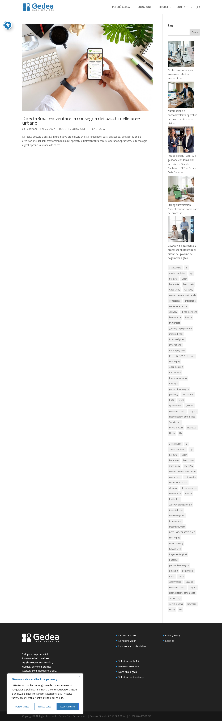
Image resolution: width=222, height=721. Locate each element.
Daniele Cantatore (178, 306)
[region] (45, 693)
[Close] (80, 676)
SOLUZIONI (144, 7)
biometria (174, 284)
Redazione (31, 128)
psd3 (181, 400)
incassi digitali (176, 333)
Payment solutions (128, 666)
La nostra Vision (127, 640)
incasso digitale (177, 339)
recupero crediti (177, 411)
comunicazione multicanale (182, 295)
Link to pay (174, 361)
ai (186, 267)
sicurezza (191, 427)
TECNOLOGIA (97, 128)
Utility (172, 433)
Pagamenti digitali (178, 378)
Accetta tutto (67, 706)
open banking (176, 366)
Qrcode (189, 405)
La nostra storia (127, 635)
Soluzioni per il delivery (131, 677)
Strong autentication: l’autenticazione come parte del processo (183, 209)
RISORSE (164, 7)
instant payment (177, 350)
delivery (173, 311)
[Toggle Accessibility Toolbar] (8, 25)
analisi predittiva (177, 273)
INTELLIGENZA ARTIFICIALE (182, 356)
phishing (173, 394)
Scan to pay (175, 422)
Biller (184, 278)
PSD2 (171, 400)
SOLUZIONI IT (80, 128)
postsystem (187, 394)
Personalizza (22, 706)
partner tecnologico (179, 389)
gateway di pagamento (180, 328)
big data (173, 278)
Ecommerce (175, 317)
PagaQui (173, 383)
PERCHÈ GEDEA (121, 7)
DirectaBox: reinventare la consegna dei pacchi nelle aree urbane (81, 120)
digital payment (189, 311)
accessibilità (175, 267)
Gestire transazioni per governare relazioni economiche (180, 74)
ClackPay (188, 289)
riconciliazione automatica (182, 416)
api (191, 273)
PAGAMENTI (175, 372)
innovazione (175, 344)
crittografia (190, 300)
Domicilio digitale (128, 671)
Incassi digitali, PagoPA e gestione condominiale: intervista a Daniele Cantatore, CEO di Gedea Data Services (182, 164)
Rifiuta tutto (45, 706)
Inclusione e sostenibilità (132, 646)
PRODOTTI (64, 128)
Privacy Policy (172, 635)
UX (180, 433)
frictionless (174, 322)
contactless (174, 300)
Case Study (174, 289)
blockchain (188, 284)
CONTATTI (183, 7)
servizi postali (176, 427)
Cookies (169, 640)
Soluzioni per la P (128, 661)
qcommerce (175, 405)
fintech (188, 317)
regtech (193, 411)
